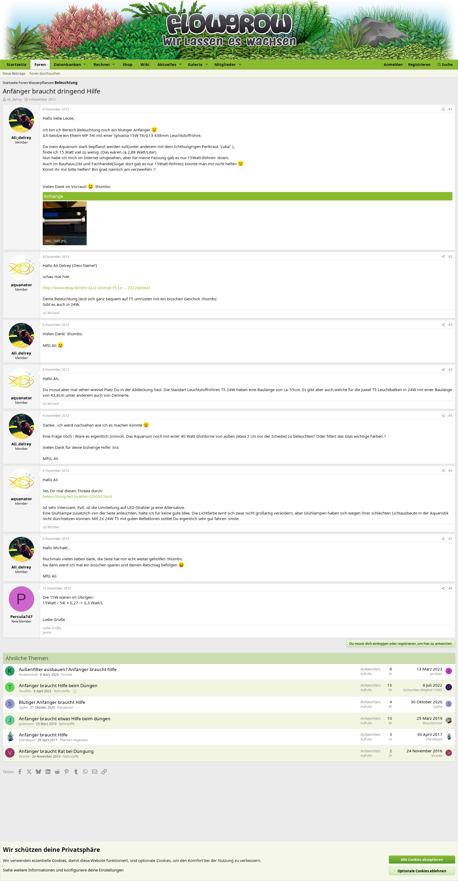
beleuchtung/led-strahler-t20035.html (77, 496)
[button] (70, 64)
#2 (450, 256)
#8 (450, 588)
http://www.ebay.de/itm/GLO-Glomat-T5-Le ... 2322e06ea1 (97, 287)
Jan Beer (436, 674)
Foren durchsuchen (44, 73)
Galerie (195, 64)
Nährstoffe (62, 691)
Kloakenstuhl (28, 674)
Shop (128, 64)
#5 (450, 415)
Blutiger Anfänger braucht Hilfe (52, 702)
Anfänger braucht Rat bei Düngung (56, 751)
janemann (26, 724)
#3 (450, 325)
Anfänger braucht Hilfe (43, 735)
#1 (450, 109)
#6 (450, 470)
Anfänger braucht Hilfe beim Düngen (58, 685)
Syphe (23, 707)
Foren (40, 64)
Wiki (144, 64)
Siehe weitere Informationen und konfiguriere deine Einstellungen (63, 870)
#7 (450, 538)
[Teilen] (443, 109)
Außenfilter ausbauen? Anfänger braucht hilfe (68, 669)
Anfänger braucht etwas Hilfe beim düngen (65, 718)
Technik (66, 674)
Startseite (17, 64)
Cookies (59, 860)
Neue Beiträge (14, 73)
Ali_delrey (14, 99)
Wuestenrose (432, 723)
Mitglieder (225, 64)
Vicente (24, 756)
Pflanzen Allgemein (74, 740)
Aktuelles (166, 64)
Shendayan (27, 740)
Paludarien (65, 707)
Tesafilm (25, 691)
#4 (450, 369)
